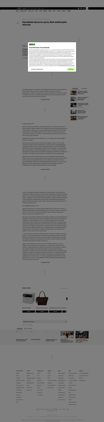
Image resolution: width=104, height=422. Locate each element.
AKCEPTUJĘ (71, 69)
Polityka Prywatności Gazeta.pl (65, 65)
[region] (52, 57)
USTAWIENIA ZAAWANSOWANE (37, 69)
